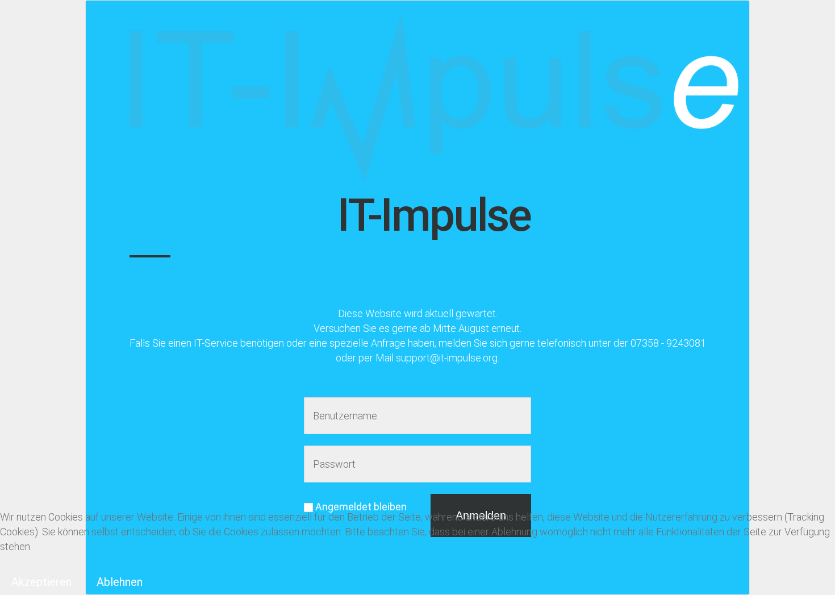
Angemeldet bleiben (360, 507)
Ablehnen (120, 582)
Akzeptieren (41, 582)
